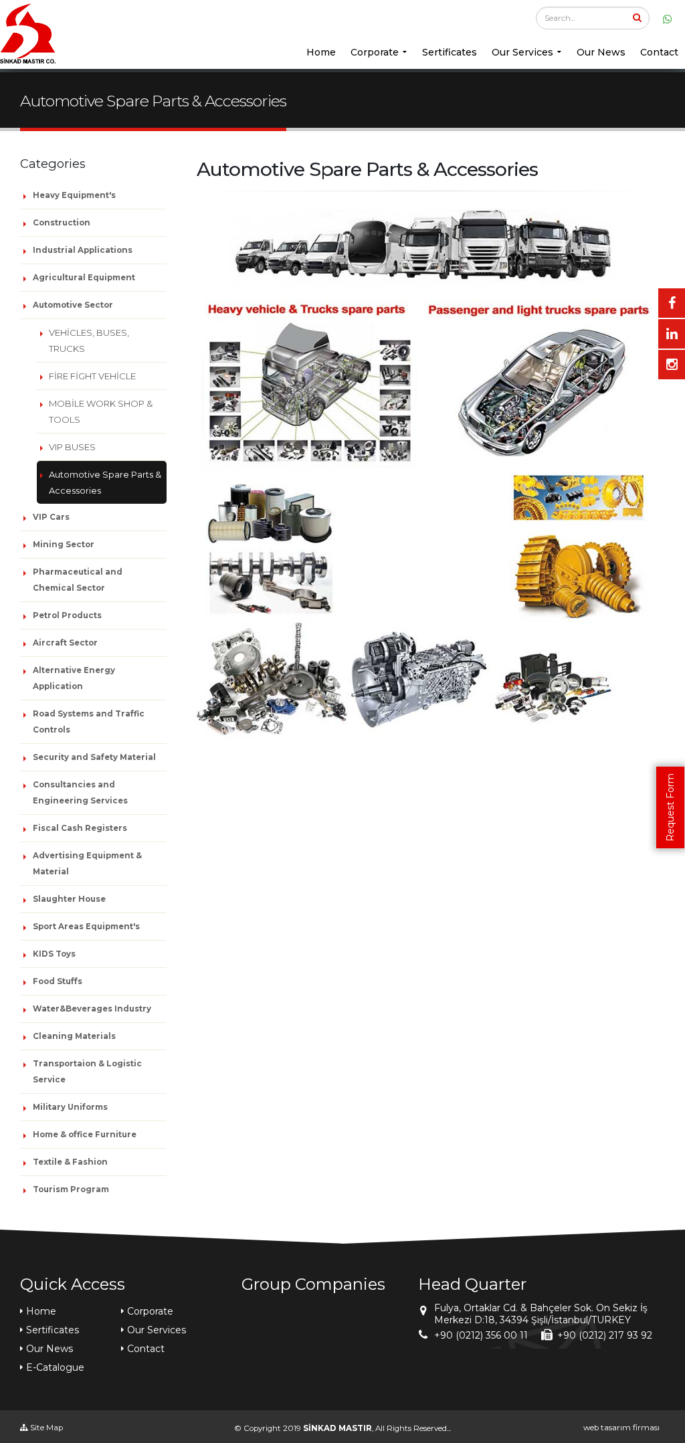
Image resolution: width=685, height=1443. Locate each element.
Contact (659, 52)
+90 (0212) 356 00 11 (481, 1335)
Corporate (375, 52)
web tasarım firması (621, 1427)
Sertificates (449, 52)
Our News (601, 52)
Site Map (45, 1427)
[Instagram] (671, 364)
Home (321, 52)
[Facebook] (671, 303)
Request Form (670, 807)
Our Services (522, 52)
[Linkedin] (671, 334)
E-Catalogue (55, 1367)
